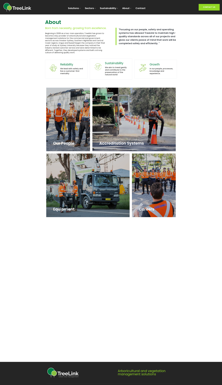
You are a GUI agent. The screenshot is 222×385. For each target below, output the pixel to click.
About (126, 8)
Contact (140, 8)
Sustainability (108, 8)
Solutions (73, 8)
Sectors (89, 8)
